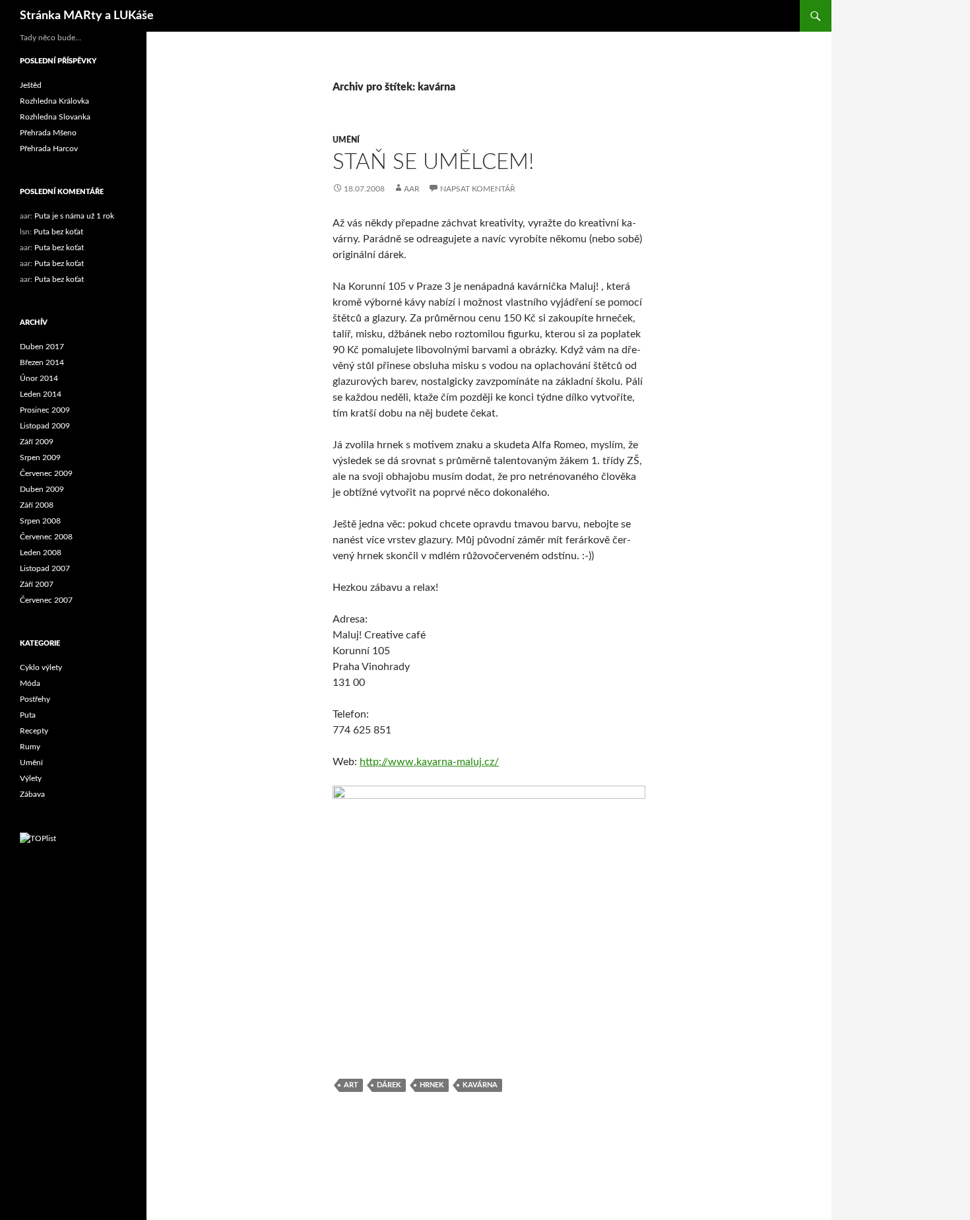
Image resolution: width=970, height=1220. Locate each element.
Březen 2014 (42, 362)
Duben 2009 (42, 489)
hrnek (432, 1085)
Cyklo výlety (41, 667)
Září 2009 (36, 442)
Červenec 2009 (46, 473)
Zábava (32, 794)
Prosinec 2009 (45, 410)
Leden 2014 (40, 394)
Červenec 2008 (46, 537)
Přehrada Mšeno (48, 133)
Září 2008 (36, 505)
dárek (389, 1085)
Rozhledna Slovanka (55, 117)
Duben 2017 (42, 347)
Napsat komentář (477, 189)
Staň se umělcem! (433, 162)
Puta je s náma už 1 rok (74, 216)
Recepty (34, 731)
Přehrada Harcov (49, 148)
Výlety (31, 778)
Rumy (30, 747)
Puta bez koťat (58, 232)
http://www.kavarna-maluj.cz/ (429, 762)
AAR (412, 189)
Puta (28, 715)
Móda (30, 683)
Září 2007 (36, 584)
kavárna (480, 1085)
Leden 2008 (40, 553)
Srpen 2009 (40, 457)
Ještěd (31, 85)
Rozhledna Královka (54, 101)
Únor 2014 (39, 378)
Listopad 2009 (45, 426)
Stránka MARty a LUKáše (87, 16)
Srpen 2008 (40, 521)
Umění (346, 140)
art (351, 1085)
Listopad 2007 (45, 568)
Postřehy (35, 699)
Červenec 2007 (46, 600)
